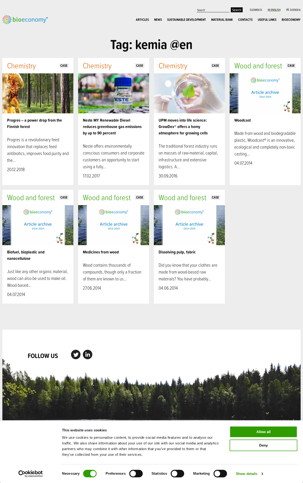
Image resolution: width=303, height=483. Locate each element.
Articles (142, 19)
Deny (263, 445)
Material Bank (222, 19)
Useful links (267, 19)
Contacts (245, 19)
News (158, 19)
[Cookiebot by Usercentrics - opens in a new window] (30, 473)
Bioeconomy (291, 19)
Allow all (263, 432)
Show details (246, 474)
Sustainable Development (186, 19)
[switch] (136, 473)
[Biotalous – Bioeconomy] (25, 19)
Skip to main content (19, 29)
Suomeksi (256, 10)
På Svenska (293, 10)
